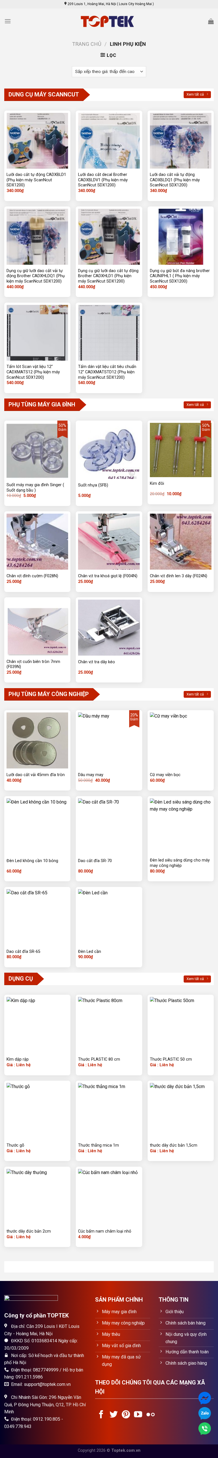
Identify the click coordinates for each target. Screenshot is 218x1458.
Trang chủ (86, 44)
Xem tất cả (195, 94)
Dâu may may (90, 774)
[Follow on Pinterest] (126, 1415)
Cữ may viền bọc (165, 774)
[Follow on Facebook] (101, 1415)
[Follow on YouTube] (138, 1415)
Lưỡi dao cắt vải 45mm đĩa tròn (36, 774)
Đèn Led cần (89, 951)
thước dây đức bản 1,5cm (173, 1145)
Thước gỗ (15, 1145)
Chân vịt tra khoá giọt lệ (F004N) (107, 576)
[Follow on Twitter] (114, 1415)
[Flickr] (150, 1415)
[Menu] (7, 21)
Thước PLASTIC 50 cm (171, 1059)
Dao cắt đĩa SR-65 (23, 951)
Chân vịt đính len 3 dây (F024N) (178, 576)
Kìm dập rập (18, 1059)
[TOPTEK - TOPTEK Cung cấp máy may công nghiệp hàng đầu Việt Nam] (109, 21)
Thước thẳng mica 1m (98, 1145)
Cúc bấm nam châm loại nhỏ (104, 1231)
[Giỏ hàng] (211, 21)
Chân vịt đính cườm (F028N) (32, 576)
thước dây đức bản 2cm (29, 1231)
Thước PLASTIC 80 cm (99, 1059)
